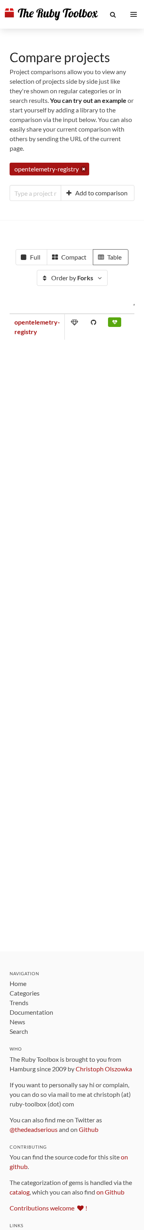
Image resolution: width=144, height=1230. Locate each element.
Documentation (31, 1012)
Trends (19, 1002)
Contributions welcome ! (48, 1208)
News (17, 1021)
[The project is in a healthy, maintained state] (114, 323)
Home (18, 983)
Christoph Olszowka (104, 1069)
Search (19, 1031)
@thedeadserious (34, 1129)
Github (88, 1129)
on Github (110, 1192)
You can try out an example (88, 100)
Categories (25, 993)
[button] (113, 14)
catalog (20, 1192)
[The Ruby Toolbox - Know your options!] (51, 14)
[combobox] (35, 193)
